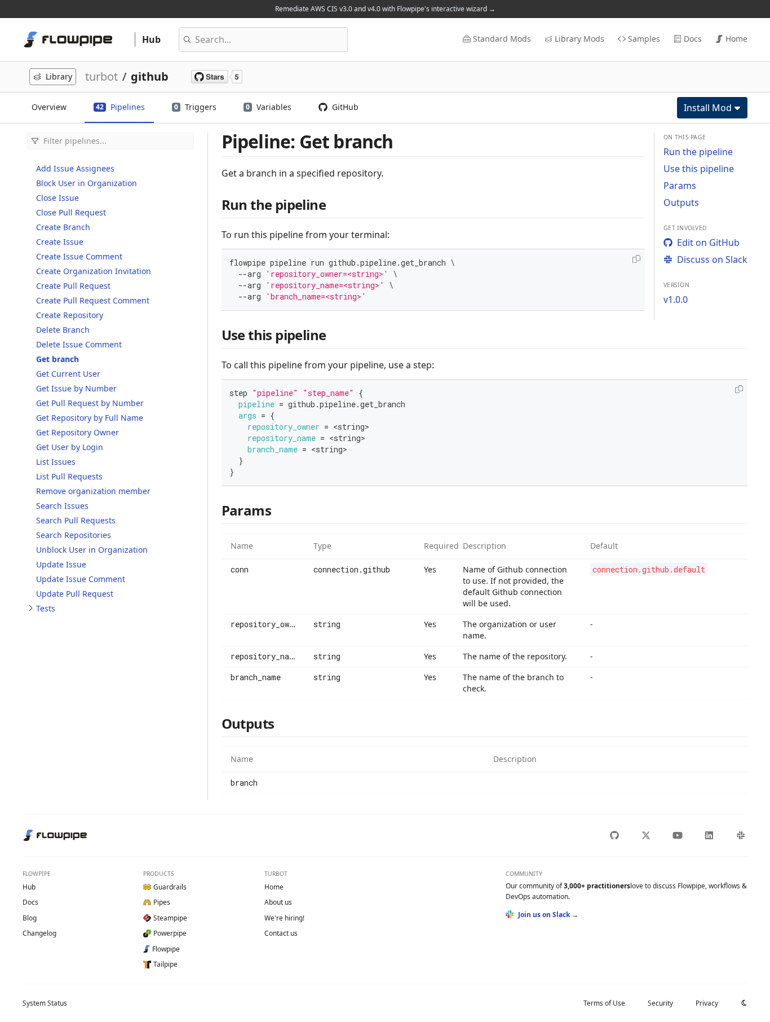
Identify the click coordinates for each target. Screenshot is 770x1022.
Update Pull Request (74, 593)
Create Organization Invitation (93, 271)
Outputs (681, 202)
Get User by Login (69, 447)
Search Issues (62, 505)
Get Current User (68, 373)
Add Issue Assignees (75, 168)
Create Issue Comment (79, 256)
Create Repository (69, 315)
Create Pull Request (73, 285)
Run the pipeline (698, 152)
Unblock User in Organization (92, 549)
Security (660, 1003)
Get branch (57, 359)
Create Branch (63, 227)
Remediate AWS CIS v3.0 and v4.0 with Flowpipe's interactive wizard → (385, 9)
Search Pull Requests (76, 520)
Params (679, 185)
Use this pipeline (698, 168)
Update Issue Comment (80, 579)
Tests (45, 608)
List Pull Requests (69, 476)
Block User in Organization (86, 183)
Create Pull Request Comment (92, 300)
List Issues (56, 461)
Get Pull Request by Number (90, 403)
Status (45, 1003)
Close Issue (57, 197)
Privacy (707, 1003)
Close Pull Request (71, 212)
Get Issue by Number (76, 388)
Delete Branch (63, 329)
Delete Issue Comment (79, 344)
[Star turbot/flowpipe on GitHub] (216, 76)
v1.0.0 (675, 299)
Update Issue (61, 564)
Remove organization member (93, 491)
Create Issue (59, 241)
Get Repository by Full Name (89, 417)
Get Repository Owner (77, 432)
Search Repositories (73, 535)
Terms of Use (604, 1003)
